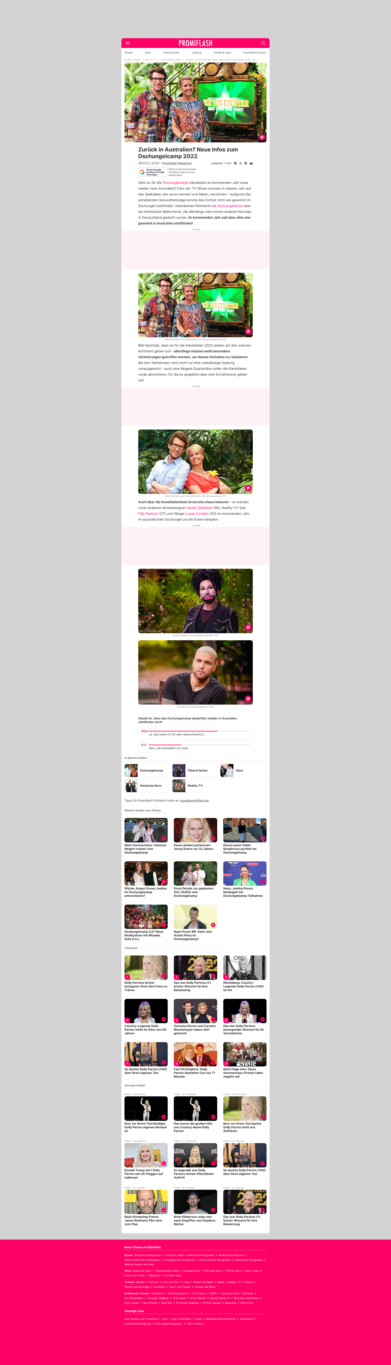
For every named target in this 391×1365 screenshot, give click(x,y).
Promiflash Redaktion (177, 163)
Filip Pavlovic (148, 514)
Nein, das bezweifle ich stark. (169, 748)
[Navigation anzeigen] (128, 43)
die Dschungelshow (227, 206)
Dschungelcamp (175, 183)
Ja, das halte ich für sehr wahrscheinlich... (177, 734)
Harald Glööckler (199, 508)
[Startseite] (195, 43)
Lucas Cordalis (197, 514)
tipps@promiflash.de (194, 800)
